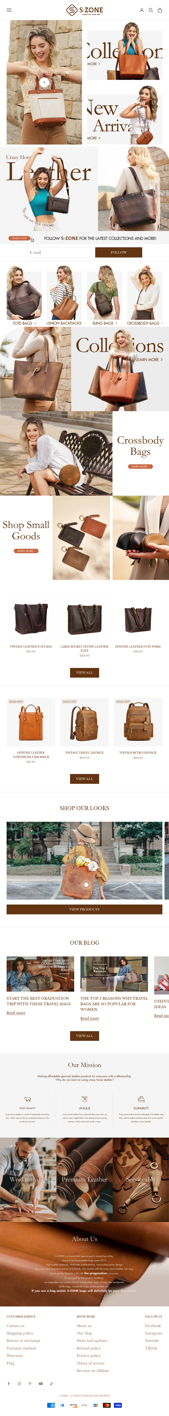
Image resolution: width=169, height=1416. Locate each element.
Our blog (84, 1333)
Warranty (15, 1356)
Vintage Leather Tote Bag (31, 646)
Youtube (152, 1341)
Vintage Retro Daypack (138, 752)
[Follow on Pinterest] (30, 1384)
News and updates (92, 1341)
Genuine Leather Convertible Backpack (31, 754)
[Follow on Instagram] (19, 1384)
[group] (84, 189)
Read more (16, 1013)
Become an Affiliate (93, 1371)
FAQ (10, 1363)
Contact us (16, 1326)
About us (84, 1326)
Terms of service (91, 1363)
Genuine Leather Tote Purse (138, 646)
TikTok (151, 1348)
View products (84, 909)
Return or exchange (23, 1341)
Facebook (153, 1326)
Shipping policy (20, 1333)
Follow (119, 252)
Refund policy (89, 1348)
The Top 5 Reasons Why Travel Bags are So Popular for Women (114, 1004)
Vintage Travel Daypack (84, 752)
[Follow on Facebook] (9, 1384)
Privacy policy (89, 1356)
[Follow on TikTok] (51, 1384)
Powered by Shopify (95, 1395)
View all (84, 673)
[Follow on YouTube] (41, 1384)
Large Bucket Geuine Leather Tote (84, 648)
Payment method (21, 1348)
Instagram (153, 1333)
